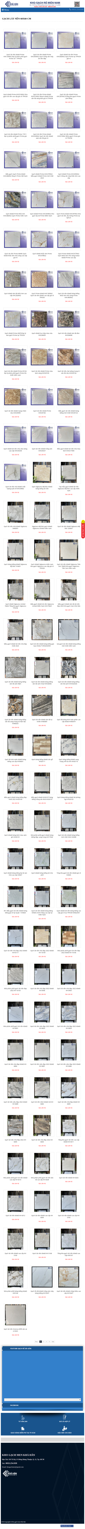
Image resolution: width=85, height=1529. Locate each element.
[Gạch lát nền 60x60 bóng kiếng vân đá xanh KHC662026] (68, 667)
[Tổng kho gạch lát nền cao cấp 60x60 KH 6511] (68, 1125)
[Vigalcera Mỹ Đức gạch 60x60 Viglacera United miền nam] (42, 512)
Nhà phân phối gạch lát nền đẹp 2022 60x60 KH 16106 (68, 952)
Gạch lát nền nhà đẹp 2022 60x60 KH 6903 (68, 989)
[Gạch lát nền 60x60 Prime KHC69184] (42, 396)
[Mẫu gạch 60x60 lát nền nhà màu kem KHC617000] (68, 434)
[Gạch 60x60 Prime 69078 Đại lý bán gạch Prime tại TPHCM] (15, 319)
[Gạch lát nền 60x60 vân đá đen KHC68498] (68, 319)
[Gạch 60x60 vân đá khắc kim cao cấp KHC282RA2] (15, 279)
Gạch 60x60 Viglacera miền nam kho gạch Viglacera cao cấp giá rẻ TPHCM (42, 566)
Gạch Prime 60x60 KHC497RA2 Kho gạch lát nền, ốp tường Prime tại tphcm (69, 216)
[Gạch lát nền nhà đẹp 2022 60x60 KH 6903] (68, 974)
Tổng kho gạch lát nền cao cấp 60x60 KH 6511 (68, 1141)
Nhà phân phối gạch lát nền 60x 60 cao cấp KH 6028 (42, 1179)
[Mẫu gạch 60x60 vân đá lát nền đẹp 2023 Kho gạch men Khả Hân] (68, 589)
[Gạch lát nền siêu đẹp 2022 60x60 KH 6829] (42, 1012)
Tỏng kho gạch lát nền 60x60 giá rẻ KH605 (69, 874)
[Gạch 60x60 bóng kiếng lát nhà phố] (42, 858)
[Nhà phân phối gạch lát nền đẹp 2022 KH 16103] (15, 974)
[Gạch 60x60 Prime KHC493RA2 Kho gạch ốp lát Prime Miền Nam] (42, 199)
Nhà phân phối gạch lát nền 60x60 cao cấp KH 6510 (15, 1179)
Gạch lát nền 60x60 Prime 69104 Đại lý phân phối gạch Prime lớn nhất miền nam (15, 373)
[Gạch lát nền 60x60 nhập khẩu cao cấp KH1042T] (68, 1277)
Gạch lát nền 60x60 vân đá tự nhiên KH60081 (42, 721)
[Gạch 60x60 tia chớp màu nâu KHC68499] (42, 319)
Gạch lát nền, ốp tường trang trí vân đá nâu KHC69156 (69, 372)
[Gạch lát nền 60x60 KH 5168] (42, 1239)
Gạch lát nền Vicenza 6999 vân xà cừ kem (15, 1330)
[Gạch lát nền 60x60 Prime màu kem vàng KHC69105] (42, 356)
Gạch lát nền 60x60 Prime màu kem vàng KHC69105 (42, 372)
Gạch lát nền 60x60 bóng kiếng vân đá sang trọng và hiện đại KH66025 (15, 721)
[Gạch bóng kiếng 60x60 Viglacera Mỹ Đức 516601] (15, 550)
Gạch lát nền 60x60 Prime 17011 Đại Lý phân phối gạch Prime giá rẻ (15, 136)
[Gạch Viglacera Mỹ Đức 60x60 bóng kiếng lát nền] (42, 472)
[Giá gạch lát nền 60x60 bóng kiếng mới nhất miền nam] (68, 629)
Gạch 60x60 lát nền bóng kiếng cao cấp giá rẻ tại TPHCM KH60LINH (69, 912)
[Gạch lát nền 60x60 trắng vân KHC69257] (42, 434)
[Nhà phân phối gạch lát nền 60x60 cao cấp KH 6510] (15, 1163)
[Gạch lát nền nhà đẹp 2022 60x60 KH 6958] (42, 974)
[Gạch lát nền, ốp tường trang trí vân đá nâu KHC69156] (68, 356)
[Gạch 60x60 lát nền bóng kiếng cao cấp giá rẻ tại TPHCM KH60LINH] (68, 896)
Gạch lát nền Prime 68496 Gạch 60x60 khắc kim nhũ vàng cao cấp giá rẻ (15, 256)
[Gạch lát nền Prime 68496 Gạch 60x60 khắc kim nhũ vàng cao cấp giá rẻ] (15, 239)
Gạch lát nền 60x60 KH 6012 (15, 1215)
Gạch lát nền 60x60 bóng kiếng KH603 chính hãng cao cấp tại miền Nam (42, 913)
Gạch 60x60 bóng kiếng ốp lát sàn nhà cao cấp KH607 (15, 874)
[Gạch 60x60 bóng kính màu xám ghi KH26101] (15, 820)
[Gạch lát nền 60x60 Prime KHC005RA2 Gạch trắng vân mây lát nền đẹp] (42, 40)
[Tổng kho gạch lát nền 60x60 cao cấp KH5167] (68, 1239)
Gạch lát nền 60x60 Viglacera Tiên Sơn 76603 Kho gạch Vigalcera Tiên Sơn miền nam (68, 566)
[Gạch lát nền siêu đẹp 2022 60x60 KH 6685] (15, 1087)
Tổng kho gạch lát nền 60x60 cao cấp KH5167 (68, 1254)
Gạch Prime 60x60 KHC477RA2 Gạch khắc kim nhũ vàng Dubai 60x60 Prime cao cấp (69, 256)
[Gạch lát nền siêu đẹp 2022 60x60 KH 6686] (68, 1049)
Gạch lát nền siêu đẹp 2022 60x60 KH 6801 (42, 1065)
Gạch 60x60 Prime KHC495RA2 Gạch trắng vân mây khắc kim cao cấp (68, 176)
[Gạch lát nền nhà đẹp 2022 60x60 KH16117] (15, 936)
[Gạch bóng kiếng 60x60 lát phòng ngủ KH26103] (68, 783)
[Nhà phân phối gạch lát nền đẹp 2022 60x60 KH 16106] (68, 936)
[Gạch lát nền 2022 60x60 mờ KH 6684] (42, 1087)
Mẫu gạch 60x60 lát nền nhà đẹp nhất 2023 (15, 645)
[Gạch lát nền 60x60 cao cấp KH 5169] (15, 1239)
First (36, 1341)
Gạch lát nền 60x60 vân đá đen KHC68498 (69, 334)
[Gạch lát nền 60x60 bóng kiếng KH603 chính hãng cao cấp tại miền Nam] (42, 896)
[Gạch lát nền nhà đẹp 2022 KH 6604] (42, 1125)
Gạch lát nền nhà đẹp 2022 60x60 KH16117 (15, 952)
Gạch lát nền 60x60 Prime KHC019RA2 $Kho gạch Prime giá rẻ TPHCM (68, 136)
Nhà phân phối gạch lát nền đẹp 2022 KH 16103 (15, 989)
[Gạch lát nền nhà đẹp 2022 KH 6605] (15, 1125)
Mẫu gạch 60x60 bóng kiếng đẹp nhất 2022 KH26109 (15, 798)
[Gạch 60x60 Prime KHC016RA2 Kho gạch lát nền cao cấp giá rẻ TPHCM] (15, 80)
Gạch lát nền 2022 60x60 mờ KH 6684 (42, 1103)
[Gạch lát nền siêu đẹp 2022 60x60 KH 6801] (42, 1049)
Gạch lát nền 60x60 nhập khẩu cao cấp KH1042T (69, 1292)
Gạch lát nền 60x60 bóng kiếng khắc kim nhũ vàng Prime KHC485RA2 (68, 295)
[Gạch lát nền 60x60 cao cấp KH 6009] (42, 1201)
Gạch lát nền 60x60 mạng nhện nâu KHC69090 (15, 412)
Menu (6, 10)
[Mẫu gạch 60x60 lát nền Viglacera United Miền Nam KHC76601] (42, 589)
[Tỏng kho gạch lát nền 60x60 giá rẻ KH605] (68, 858)
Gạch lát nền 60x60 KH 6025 (68, 1178)
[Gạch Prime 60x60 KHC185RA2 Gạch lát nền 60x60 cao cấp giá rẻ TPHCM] (42, 279)
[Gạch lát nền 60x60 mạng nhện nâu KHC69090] (15, 396)
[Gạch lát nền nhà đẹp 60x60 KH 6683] (68, 1087)
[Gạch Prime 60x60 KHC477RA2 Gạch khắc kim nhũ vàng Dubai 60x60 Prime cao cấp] (68, 239)
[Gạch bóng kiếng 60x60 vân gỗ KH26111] (42, 745)
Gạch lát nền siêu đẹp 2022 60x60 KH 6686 (68, 1065)
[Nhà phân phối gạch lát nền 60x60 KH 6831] (15, 1012)
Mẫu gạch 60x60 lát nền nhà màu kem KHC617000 (68, 450)
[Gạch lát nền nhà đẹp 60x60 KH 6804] (15, 1049)
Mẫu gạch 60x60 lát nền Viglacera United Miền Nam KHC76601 (42, 605)
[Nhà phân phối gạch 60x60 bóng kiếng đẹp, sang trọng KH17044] (42, 820)
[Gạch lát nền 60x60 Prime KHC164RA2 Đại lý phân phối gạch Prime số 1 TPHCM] (15, 40)
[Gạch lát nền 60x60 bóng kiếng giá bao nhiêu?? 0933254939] (42, 629)
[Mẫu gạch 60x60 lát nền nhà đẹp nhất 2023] (15, 629)
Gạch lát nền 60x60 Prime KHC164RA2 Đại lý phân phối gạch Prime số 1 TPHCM (15, 56)
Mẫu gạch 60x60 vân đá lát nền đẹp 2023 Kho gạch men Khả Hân (68, 605)
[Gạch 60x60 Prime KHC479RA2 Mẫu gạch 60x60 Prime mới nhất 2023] (42, 159)
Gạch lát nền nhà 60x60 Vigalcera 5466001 (15, 527)
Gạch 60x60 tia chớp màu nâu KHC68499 (42, 334)
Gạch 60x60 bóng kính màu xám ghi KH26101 (15, 836)
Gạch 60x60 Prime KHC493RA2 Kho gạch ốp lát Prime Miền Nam (42, 215)
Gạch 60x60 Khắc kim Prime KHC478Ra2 (42, 255)
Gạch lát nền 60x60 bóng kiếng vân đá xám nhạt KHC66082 (42, 683)
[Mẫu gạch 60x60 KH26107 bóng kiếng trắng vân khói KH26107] (42, 783)
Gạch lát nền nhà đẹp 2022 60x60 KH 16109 (42, 952)
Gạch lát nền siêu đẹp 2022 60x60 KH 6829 (42, 1027)
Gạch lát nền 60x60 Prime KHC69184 (42, 412)
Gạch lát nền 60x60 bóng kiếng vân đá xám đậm (15, 683)
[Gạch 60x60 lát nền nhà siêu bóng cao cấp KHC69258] (15, 434)
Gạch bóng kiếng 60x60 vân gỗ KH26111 (42, 760)
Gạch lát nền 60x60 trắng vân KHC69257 (42, 450)
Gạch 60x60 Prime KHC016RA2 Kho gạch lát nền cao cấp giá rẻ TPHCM (15, 95)
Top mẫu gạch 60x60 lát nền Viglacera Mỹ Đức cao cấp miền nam (69, 489)
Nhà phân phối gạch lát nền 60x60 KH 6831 (15, 1027)
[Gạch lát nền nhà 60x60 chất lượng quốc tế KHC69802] (15, 472)
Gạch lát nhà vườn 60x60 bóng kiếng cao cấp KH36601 (15, 760)
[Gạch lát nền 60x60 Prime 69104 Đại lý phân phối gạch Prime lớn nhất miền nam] (15, 356)
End (53, 1341)
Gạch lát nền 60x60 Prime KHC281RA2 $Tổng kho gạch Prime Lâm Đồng (69, 96)
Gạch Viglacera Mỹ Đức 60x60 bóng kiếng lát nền (42, 488)
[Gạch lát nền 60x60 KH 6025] (68, 1163)
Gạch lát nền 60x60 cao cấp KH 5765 (68, 1216)
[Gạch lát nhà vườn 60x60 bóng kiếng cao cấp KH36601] (15, 745)
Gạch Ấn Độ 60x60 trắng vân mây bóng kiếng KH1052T (42, 1292)
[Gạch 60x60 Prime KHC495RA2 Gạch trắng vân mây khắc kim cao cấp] (68, 159)
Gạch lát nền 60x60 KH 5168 (42, 1253)
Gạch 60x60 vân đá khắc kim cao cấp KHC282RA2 (15, 294)
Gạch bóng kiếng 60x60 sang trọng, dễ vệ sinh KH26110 (69, 760)
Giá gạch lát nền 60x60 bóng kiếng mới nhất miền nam (69, 645)
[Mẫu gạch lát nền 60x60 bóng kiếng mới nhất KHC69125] (68, 396)
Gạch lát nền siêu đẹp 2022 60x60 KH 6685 (15, 1103)
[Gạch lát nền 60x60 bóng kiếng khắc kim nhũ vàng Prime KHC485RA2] (68, 279)
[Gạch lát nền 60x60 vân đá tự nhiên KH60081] (42, 705)
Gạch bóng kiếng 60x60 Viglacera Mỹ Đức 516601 (15, 565)
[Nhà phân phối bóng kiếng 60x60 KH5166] (15, 1277)
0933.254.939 (77, 9)
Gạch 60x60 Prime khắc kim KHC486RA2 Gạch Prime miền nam (15, 215)
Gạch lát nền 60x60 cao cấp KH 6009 (42, 1216)
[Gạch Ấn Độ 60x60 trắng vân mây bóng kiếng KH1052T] (42, 1277)
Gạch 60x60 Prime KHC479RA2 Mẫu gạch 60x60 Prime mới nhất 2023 (42, 176)
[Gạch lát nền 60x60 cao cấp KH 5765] (68, 1201)
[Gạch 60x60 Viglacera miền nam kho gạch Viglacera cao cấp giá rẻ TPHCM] (42, 550)
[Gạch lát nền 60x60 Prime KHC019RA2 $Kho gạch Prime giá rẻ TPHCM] (68, 120)
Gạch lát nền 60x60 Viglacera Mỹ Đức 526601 (69, 527)
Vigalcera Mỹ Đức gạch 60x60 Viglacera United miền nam (42, 527)
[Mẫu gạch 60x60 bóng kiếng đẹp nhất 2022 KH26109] (15, 783)
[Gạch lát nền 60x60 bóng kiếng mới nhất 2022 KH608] (68, 820)
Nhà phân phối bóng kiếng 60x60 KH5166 (15, 1292)
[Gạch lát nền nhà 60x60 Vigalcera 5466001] (15, 512)
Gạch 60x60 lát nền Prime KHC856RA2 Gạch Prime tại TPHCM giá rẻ (69, 56)
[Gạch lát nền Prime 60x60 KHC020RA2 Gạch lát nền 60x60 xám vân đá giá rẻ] (42, 120)
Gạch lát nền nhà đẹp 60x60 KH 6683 (69, 1103)
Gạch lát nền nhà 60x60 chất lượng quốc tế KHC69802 (15, 488)
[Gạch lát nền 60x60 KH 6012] (15, 1201)
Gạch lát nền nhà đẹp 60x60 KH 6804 (15, 1065)
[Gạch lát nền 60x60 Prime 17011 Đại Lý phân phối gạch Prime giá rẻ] (15, 120)
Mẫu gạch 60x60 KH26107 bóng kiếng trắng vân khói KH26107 (42, 798)
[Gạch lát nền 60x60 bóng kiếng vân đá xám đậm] (15, 667)
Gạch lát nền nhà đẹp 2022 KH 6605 (15, 1141)
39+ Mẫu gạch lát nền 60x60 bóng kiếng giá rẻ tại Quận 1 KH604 (15, 912)
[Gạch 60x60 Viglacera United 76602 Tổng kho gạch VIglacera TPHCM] (15, 589)
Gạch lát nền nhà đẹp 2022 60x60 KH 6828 (68, 1027)
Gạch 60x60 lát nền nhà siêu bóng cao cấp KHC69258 (15, 450)
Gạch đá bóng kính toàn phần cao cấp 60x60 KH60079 (68, 721)
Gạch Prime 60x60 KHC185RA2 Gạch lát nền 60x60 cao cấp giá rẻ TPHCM (42, 295)
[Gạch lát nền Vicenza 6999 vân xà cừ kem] (15, 1314)
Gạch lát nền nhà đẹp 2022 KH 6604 (42, 1141)
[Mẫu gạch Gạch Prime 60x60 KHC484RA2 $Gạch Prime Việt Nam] (15, 159)
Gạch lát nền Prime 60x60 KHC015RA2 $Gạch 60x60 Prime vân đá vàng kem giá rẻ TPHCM (42, 96)
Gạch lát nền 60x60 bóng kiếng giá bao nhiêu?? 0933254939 (42, 645)
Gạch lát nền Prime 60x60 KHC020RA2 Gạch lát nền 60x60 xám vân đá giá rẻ (42, 136)
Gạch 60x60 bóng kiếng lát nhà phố (42, 874)
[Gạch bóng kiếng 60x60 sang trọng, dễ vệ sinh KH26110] (68, 745)
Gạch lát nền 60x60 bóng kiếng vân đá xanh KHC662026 (68, 683)
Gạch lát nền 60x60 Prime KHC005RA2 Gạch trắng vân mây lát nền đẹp (42, 56)
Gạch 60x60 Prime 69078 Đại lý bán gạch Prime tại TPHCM (15, 334)
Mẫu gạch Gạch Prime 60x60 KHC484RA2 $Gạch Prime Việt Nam (15, 175)
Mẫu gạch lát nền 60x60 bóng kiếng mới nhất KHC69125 (68, 412)
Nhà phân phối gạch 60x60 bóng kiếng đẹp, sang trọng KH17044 (42, 836)
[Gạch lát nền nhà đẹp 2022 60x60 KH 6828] (68, 1012)
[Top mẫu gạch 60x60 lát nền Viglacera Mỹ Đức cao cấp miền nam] (68, 472)
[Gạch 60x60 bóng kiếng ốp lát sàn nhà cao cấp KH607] (15, 858)
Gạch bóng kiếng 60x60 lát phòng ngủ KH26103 (68, 798)
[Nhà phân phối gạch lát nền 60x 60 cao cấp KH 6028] (42, 1163)
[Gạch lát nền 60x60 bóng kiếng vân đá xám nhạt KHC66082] (42, 667)
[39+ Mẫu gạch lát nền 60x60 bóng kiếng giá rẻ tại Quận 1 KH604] (15, 896)
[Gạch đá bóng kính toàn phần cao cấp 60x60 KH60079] (68, 705)
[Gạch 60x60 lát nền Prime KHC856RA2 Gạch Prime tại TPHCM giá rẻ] (68, 40)
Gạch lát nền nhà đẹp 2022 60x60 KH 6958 (42, 989)
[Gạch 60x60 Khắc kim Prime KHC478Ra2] (42, 239)
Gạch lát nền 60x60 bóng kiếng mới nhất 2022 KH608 (68, 836)
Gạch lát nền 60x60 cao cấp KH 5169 (15, 1254)
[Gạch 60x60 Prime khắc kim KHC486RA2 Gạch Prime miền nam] (15, 199)
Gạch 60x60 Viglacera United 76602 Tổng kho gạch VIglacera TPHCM (15, 606)
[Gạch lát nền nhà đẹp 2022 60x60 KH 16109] (42, 936)
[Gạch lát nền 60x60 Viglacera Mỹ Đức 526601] (68, 512)
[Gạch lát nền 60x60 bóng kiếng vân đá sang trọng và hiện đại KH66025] (15, 705)
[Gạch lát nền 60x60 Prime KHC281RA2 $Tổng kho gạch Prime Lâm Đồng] (68, 80)
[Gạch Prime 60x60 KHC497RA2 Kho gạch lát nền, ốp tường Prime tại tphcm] (68, 199)
